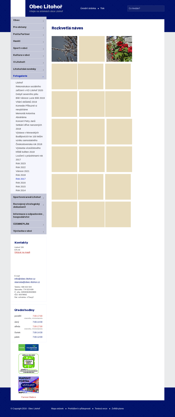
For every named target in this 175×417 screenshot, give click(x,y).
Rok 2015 (21, 186)
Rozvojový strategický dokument (26, 205)
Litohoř (19, 82)
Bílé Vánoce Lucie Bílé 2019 (30, 98)
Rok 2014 (21, 190)
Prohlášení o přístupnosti (79, 409)
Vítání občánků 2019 (26, 102)
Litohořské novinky (24, 69)
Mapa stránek (57, 409)
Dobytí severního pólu (27, 94)
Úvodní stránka (88, 8)
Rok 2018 (21, 175)
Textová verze (101, 409)
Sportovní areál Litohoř (27, 197)
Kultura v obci (21, 55)
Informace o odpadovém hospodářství (27, 215)
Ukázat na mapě (22, 252)
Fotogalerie (20, 76)
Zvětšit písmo (118, 409)
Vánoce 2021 (22, 171)
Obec (16, 20)
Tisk (102, 8)
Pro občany (20, 27)
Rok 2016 (21, 182)
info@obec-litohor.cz (24, 279)
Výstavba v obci (22, 231)
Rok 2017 (21, 179)
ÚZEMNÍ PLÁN (21, 223)
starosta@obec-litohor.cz (27, 282)
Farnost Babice (28, 397)
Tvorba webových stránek (156, 409)
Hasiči (16, 41)
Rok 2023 (21, 163)
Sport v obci (20, 48)
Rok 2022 (21, 167)
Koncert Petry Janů (25, 121)
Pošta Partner (21, 34)
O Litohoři (19, 62)
